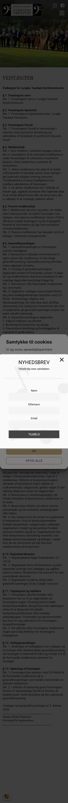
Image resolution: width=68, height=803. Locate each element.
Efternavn (34, 404)
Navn (34, 390)
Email (34, 418)
